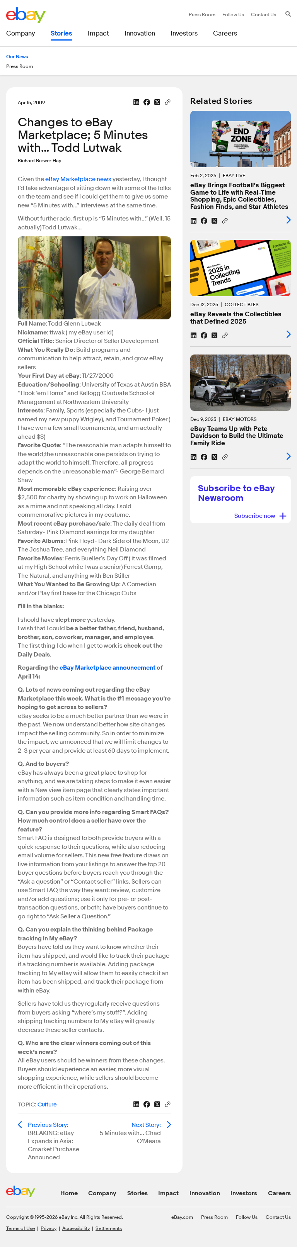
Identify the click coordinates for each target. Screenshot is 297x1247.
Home (69, 1193)
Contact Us (278, 1217)
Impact (168, 1193)
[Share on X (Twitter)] (157, 102)
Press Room (214, 1217)
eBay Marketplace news (77, 179)
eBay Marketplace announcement (107, 668)
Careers (279, 1193)
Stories (137, 1193)
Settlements (109, 1228)
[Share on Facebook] (146, 102)
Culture (47, 1104)
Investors (243, 1193)
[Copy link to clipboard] (167, 101)
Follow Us (247, 1217)
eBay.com (182, 1217)
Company (102, 1193)
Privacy (48, 1228)
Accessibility (76, 1228)
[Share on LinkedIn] (136, 102)
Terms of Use (20, 1228)
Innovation (204, 1193)
